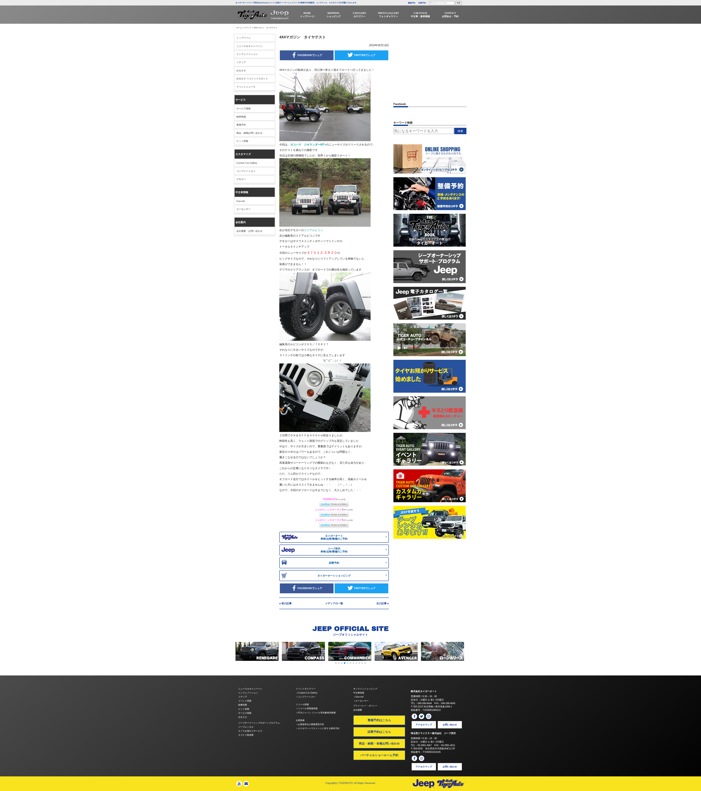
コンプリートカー (245, 171)
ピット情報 (242, 141)
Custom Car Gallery (246, 163)
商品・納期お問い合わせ (249, 133)
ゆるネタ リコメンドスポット (252, 78)
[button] (336, 663)
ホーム (239, 28)
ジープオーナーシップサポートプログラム (259, 723)
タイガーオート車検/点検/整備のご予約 (334, 537)
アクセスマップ (423, 724)
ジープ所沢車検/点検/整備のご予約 (334, 550)
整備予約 (411, 3)
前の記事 (286, 603)
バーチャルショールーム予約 (379, 755)
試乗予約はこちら (379, 731)
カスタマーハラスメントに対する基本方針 (318, 728)
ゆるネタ (241, 70)
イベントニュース (245, 86)
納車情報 (241, 116)
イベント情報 (244, 701)
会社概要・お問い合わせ (249, 231)
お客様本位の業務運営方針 (310, 724)
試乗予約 (422, 3)
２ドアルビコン (313, 230)
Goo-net (240, 201)
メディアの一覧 (334, 603)
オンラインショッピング (365, 688)
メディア (247, 28)
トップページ (243, 38)
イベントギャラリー (305, 688)
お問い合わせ (450, 724)
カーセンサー (243, 209)
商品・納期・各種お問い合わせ (379, 743)
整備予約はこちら (379, 720)
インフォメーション (247, 54)
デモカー (241, 179)
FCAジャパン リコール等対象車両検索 (316, 712)
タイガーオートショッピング (334, 575)
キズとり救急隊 (246, 735)
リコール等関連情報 (307, 708)
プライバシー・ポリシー (365, 705)
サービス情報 (243, 108)
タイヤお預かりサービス (250, 731)
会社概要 (357, 710)
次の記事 (381, 603)
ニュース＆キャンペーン (249, 46)
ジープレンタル (246, 727)
